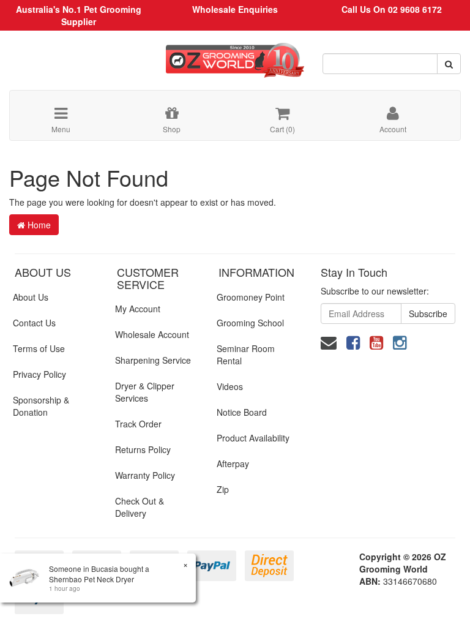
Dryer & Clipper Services (144, 392)
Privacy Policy (39, 374)
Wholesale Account (152, 334)
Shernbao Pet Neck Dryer (91, 579)
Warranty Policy (145, 475)
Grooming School (250, 323)
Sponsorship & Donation (41, 406)
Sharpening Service (153, 360)
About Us (30, 297)
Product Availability (253, 438)
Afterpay (233, 463)
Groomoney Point (251, 297)
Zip (223, 489)
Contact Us (34, 323)
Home (38, 225)
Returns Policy (143, 449)
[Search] (449, 63)
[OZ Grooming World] (235, 56)
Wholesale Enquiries (235, 9)
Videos (230, 386)
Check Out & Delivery (139, 507)
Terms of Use (39, 348)
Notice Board (242, 412)
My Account (137, 308)
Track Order (138, 424)
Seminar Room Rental (246, 354)
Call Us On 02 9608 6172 (391, 9)
